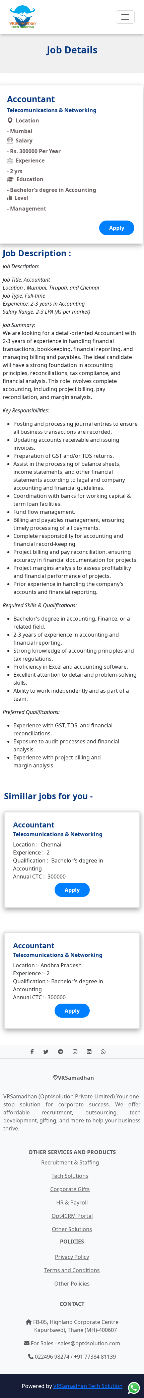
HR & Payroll (72, 1202)
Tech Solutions (70, 1175)
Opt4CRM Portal (72, 1215)
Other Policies (72, 1283)
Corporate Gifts (70, 1189)
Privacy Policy (72, 1257)
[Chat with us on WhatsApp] (134, 1388)
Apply (72, 890)
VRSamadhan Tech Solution (88, 1386)
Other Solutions (72, 1229)
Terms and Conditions (72, 1270)
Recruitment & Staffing (70, 1162)
